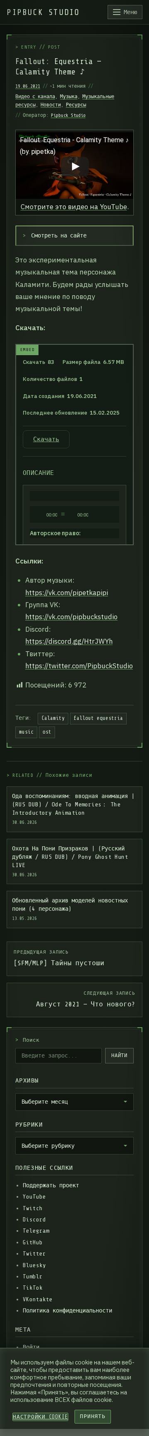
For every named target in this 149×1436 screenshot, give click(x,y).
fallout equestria (98, 718)
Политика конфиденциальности (67, 1310)
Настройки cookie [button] (40, 1417)
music (26, 732)
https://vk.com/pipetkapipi (66, 592)
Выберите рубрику (48, 1145)
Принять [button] (92, 1416)
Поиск (27, 1040)
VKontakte (38, 1299)
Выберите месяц (45, 1101)
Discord (34, 1219)
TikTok (33, 1288)
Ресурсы (76, 105)
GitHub (33, 1242)
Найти (119, 1055)
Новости (51, 105)
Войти (31, 1347)
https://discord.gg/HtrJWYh (69, 641)
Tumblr (33, 1276)
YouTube (34, 1197)
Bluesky (34, 1265)
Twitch (33, 1208)
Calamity (53, 718)
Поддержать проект (51, 1185)
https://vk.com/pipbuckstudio (71, 616)
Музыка (68, 96)
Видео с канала (35, 96)
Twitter (34, 1254)
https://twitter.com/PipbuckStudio (79, 665)
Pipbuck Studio (68, 115)
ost (47, 732)
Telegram (36, 1231)
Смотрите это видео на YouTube (74, 206)
